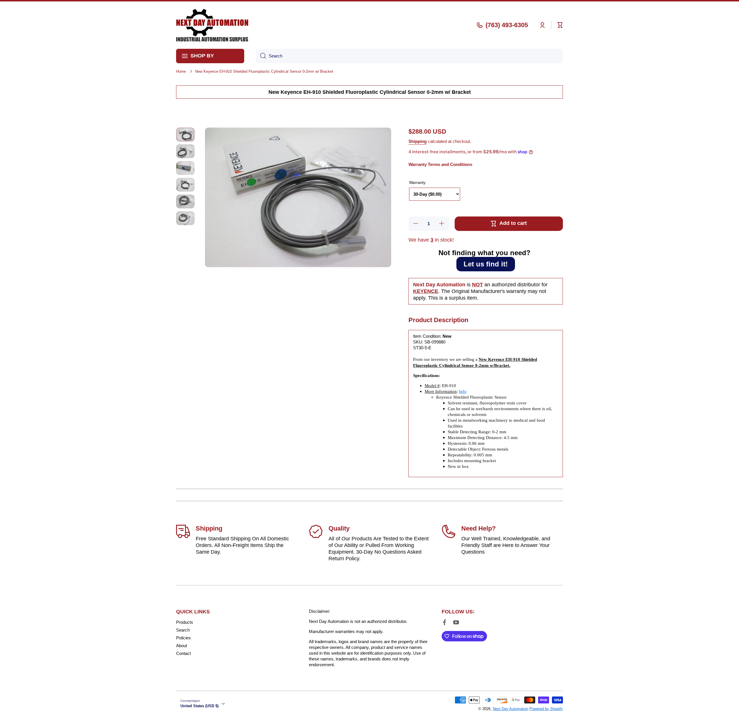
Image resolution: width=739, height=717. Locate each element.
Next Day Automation (510, 709)
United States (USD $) (199, 706)
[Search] (261, 56)
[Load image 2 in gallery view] (185, 151)
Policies (183, 637)
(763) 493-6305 (507, 25)
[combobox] (409, 56)
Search (183, 630)
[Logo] (212, 25)
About (181, 645)
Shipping (417, 141)
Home (181, 71)
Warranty (417, 182)
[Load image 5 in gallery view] (185, 201)
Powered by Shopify (546, 709)
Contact (183, 653)
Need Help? (478, 528)
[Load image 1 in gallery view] (185, 134)
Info (462, 391)
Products (184, 622)
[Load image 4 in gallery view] (185, 185)
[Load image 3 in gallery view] (185, 168)
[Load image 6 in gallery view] (185, 218)
